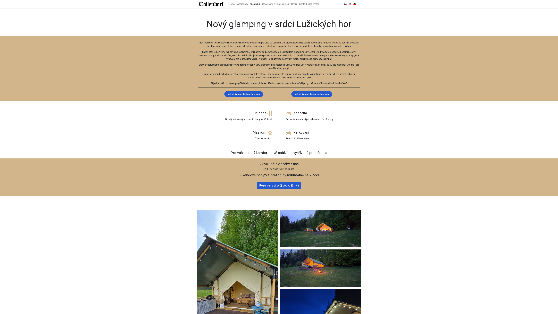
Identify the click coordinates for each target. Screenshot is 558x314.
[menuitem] (232, 4)
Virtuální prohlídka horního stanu (244, 94)
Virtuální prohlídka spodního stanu (312, 94)
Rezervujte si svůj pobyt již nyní (279, 185)
